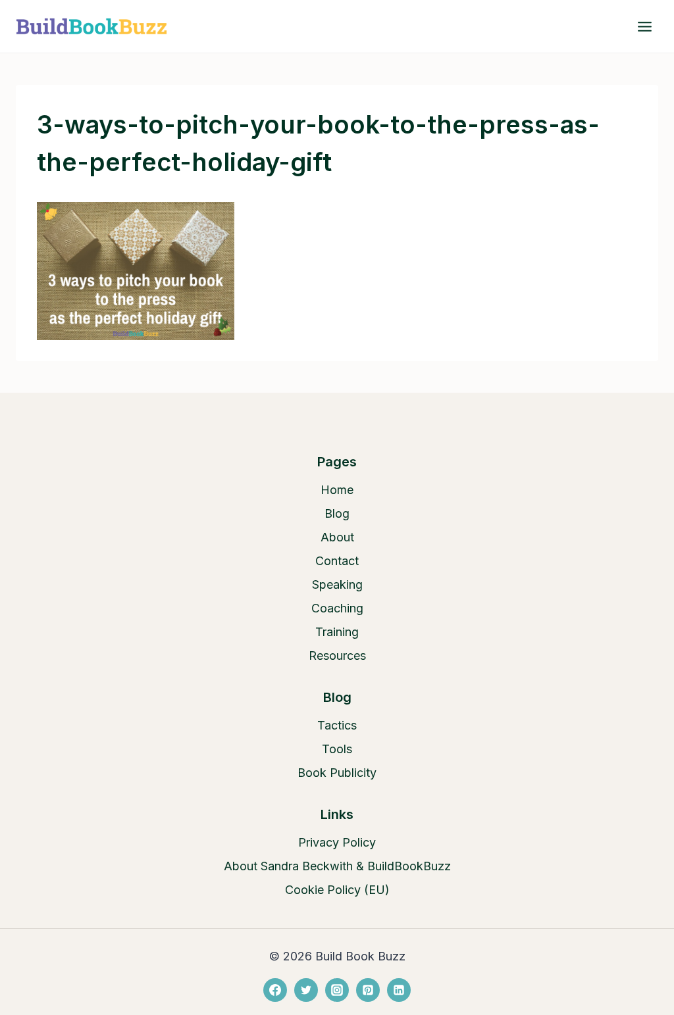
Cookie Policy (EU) (337, 890)
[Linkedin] (399, 990)
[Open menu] (644, 26)
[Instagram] (337, 990)
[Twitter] (306, 990)
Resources (337, 655)
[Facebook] (275, 990)
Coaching (337, 608)
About (337, 537)
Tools (337, 749)
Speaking (337, 584)
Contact (337, 561)
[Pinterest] (368, 990)
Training (337, 632)
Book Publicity (337, 773)
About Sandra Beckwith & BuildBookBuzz (337, 866)
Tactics (337, 725)
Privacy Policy (337, 842)
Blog (337, 513)
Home (337, 490)
